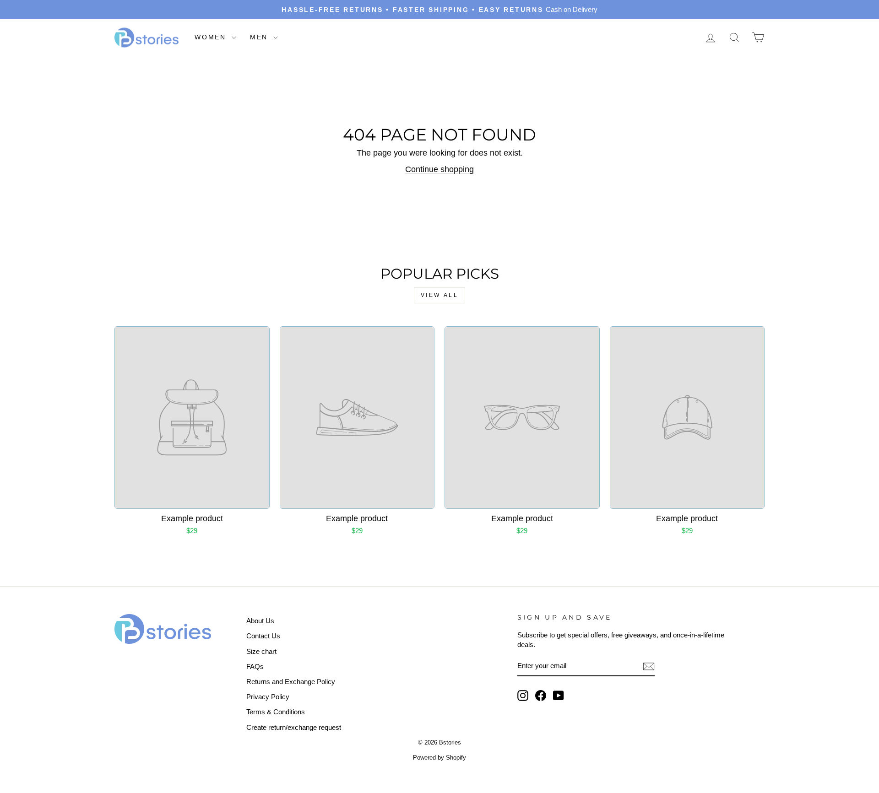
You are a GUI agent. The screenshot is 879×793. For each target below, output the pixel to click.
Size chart (261, 651)
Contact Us (263, 636)
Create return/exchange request (293, 727)
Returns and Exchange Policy (290, 681)
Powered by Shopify (439, 758)
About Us (260, 621)
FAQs (255, 666)
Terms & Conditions (275, 712)
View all (440, 295)
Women (212, 37)
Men (260, 37)
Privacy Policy (267, 697)
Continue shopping (439, 169)
